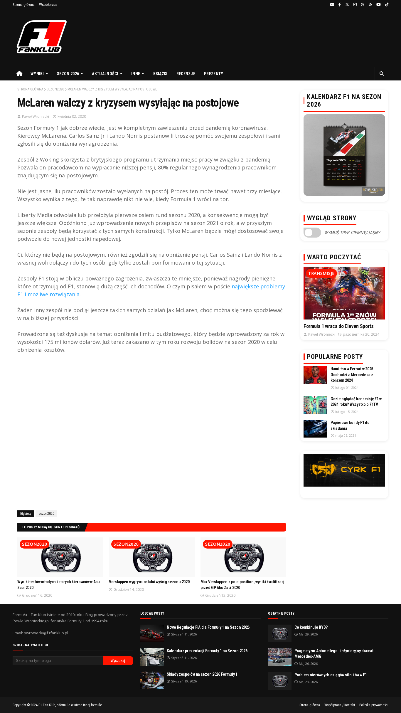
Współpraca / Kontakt (339, 705)
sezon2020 (55, 89)
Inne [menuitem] (135, 73)
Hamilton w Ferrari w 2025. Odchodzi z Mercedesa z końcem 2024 (352, 374)
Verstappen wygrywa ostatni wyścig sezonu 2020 (149, 581)
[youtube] (378, 4)
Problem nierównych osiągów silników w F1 (330, 674)
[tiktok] (386, 4)
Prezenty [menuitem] (213, 73)
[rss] (370, 4)
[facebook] (339, 4)
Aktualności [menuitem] (105, 73)
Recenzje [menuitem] (185, 73)
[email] (332, 4)
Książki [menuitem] (160, 73)
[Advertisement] (151, 435)
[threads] (363, 4)
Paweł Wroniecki (35, 116)
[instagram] (355, 4)
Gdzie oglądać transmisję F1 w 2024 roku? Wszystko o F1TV (356, 401)
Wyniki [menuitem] (37, 73)
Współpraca (48, 4)
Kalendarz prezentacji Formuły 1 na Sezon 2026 (207, 650)
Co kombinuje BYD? (310, 627)
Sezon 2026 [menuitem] (68, 73)
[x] (347, 4)
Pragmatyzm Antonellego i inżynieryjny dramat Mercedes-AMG (333, 653)
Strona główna (24, 4)
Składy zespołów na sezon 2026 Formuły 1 (202, 674)
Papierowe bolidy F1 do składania (350, 425)
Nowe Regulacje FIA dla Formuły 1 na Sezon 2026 (208, 627)
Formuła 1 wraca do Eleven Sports (338, 326)
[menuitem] (19, 73)
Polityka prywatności (373, 705)
